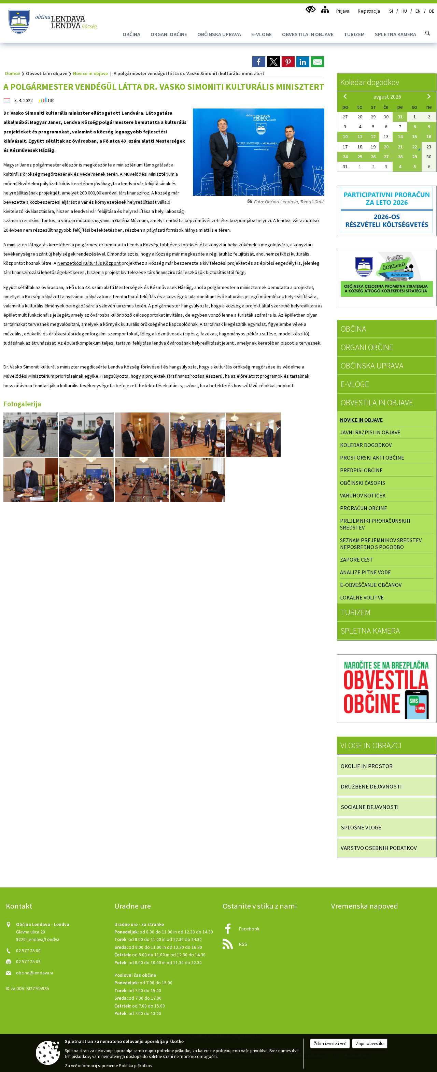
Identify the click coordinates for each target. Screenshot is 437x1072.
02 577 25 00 (28, 951)
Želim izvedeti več (330, 1043)
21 (400, 147)
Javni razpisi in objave (370, 432)
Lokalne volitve (362, 597)
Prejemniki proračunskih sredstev (375, 524)
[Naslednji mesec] (429, 96)
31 (400, 117)
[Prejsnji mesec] (345, 96)
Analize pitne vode (365, 572)
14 (400, 136)
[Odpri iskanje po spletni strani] (427, 33)
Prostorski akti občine (372, 457)
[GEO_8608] (198, 435)
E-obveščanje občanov (370, 584)
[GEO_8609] (253, 435)
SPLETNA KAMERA (370, 630)
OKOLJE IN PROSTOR (367, 766)
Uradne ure (132, 906)
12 (373, 136)
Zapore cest (356, 559)
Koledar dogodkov (369, 82)
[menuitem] (131, 34)
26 (373, 157)
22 (414, 147)
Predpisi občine (361, 470)
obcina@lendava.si (34, 973)
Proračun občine (363, 508)
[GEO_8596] (31, 435)
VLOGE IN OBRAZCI (370, 745)
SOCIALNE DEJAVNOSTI (370, 807)
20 (386, 147)
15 (414, 136)
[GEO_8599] (87, 435)
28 (400, 157)
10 (345, 136)
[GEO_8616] (142, 480)
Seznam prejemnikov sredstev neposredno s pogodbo (381, 543)
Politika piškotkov (135, 1066)
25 (359, 157)
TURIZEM (355, 612)
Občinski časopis (362, 482)
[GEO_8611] (31, 480)
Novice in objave (90, 73)
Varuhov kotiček (363, 495)
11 (359, 136)
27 (386, 157)
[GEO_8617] (197, 480)
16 (428, 136)
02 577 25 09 (28, 962)
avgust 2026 (387, 96)
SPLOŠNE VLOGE (361, 827)
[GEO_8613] (87, 480)
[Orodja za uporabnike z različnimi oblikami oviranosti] (310, 9)
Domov (12, 73)
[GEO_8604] (142, 435)
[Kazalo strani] (325, 9)
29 (414, 157)
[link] (259, 61)
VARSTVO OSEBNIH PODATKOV (379, 848)
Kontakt (19, 906)
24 (345, 157)
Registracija (369, 11)
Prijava (342, 11)
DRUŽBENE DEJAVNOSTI (371, 786)
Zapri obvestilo (370, 1043)
